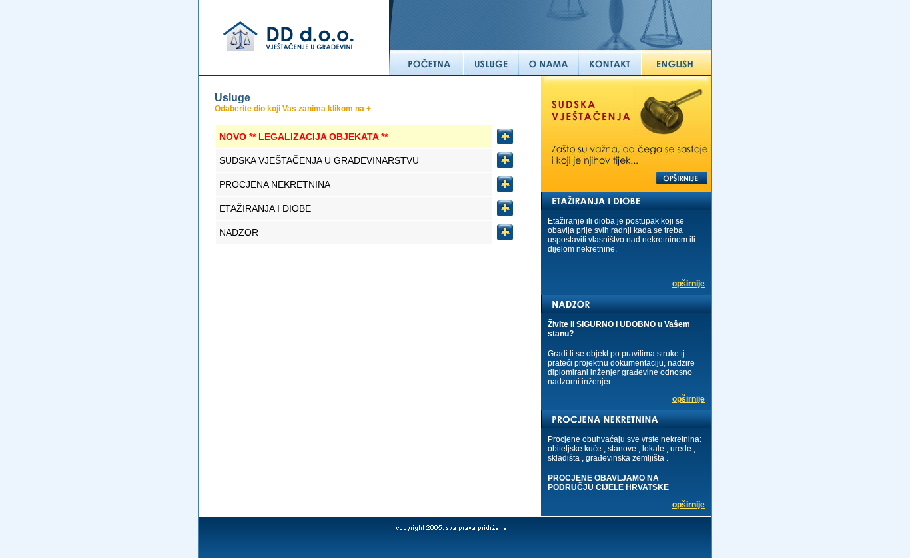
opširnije (688, 283)
